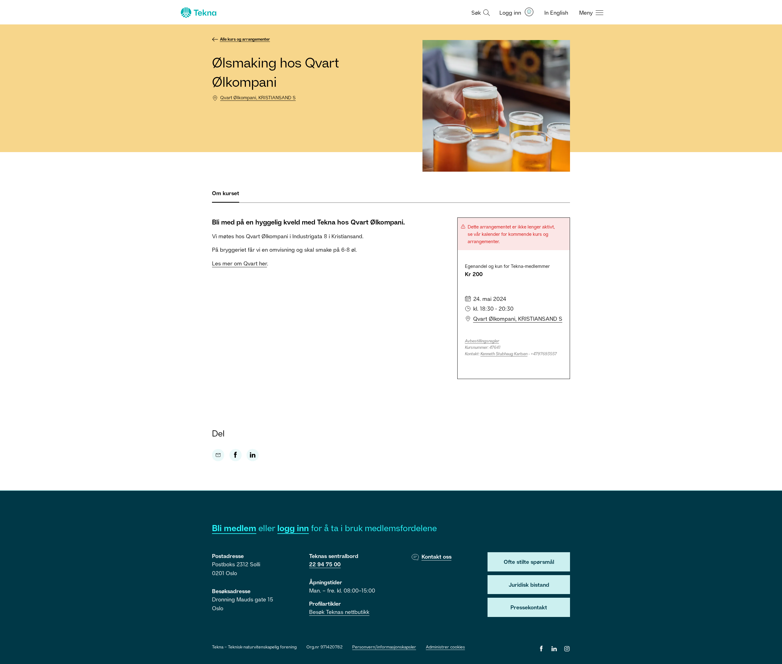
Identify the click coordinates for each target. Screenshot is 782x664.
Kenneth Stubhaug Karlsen (504, 353)
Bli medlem (234, 528)
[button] (479, 12)
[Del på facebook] (235, 455)
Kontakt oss (436, 556)
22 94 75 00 (325, 564)
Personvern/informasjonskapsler (384, 646)
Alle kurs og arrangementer (245, 39)
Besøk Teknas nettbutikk (339, 611)
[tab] (225, 195)
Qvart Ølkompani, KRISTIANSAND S (258, 97)
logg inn (293, 528)
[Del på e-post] (218, 455)
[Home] (198, 12)
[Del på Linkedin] (253, 455)
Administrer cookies (445, 646)
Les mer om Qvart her (239, 263)
